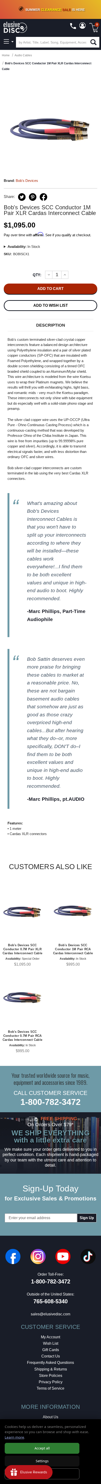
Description (50, 325)
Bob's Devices (27, 181)
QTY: (37, 274)
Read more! (40, 627)
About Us (50, 1417)
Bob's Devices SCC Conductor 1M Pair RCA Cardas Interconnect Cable (73, 949)
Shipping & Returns (50, 1369)
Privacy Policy (50, 1382)
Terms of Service (50, 1388)
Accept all (42, 1448)
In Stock (24, 247)
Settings (42, 1461)
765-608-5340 (50, 1301)
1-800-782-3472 (50, 1102)
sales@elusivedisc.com (50, 1314)
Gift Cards (50, 1350)
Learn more (14, 1437)
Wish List (50, 1343)
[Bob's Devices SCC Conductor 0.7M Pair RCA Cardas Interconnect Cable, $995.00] (22, 997)
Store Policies (50, 1376)
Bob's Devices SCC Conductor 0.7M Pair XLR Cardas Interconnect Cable (22, 949)
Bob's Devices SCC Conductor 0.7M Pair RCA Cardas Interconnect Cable (22, 1036)
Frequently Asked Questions (50, 1363)
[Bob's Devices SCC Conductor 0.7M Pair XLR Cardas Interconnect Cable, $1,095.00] (22, 911)
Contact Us (50, 1356)
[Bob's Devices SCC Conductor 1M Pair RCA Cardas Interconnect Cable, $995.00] (73, 911)
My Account (50, 1337)
